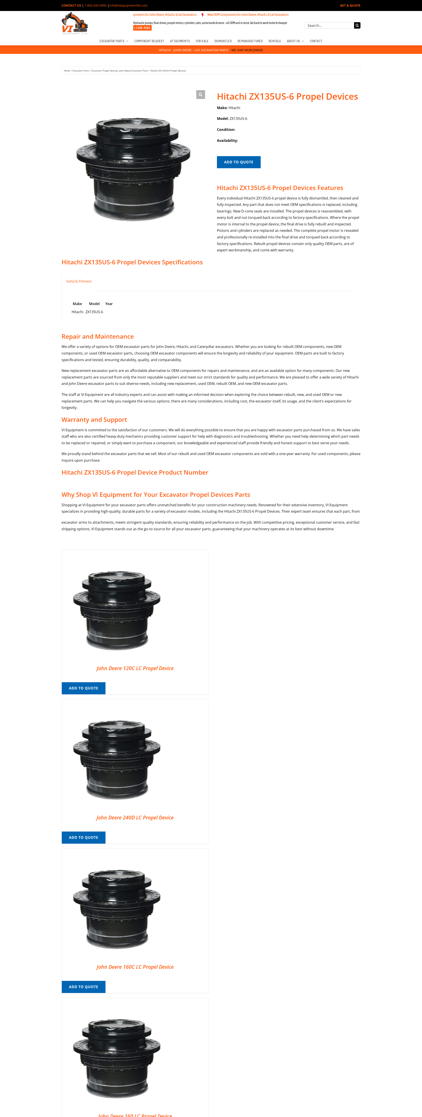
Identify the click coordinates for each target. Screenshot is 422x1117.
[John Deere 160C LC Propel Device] (117, 851)
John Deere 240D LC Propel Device (135, 817)
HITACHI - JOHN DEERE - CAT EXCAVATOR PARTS (194, 50)
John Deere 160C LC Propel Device (135, 966)
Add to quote (238, 162)
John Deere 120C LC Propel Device (135, 668)
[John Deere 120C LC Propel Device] (117, 553)
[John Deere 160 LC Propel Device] (117, 1001)
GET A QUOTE (350, 5)
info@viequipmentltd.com (128, 5)
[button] (200, 94)
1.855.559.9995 (96, 5)
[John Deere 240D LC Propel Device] (117, 702)
